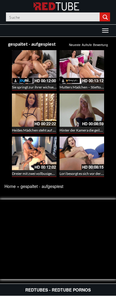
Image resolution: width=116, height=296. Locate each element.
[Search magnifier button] (105, 16)
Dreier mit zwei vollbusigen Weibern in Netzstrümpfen (54, 173)
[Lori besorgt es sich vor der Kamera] (81, 153)
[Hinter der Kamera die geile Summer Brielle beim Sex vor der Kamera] (81, 110)
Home (10, 186)
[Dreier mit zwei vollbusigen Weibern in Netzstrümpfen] (34, 153)
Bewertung (100, 45)
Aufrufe (87, 45)
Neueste (75, 45)
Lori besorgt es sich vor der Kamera (86, 173)
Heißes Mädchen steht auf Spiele (37, 130)
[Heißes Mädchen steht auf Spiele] (34, 110)
